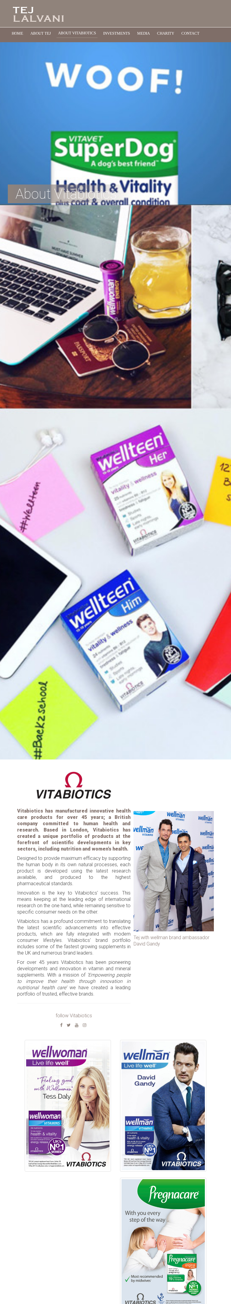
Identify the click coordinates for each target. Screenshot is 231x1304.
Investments (116, 33)
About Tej (40, 33)
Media (143, 33)
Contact (190, 33)
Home (17, 33)
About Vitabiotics (77, 33)
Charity (165, 33)
